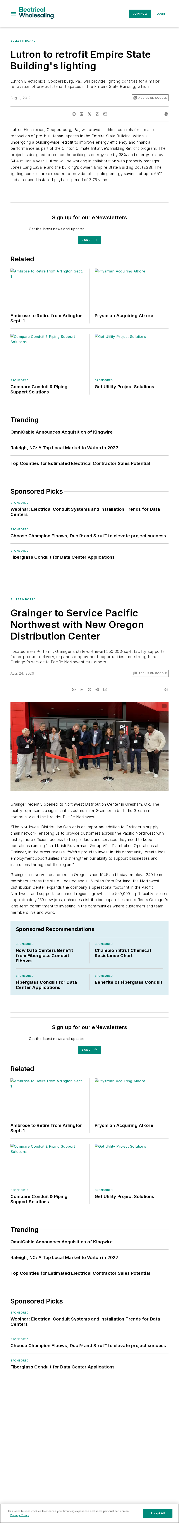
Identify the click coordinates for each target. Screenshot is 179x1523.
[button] (13, 13)
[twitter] (89, 114)
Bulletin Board (22, 40)
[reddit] (97, 114)
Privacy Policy (19, 1515)
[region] (89, 1513)
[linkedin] (81, 114)
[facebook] (74, 114)
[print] (166, 114)
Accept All (158, 1513)
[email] (105, 114)
